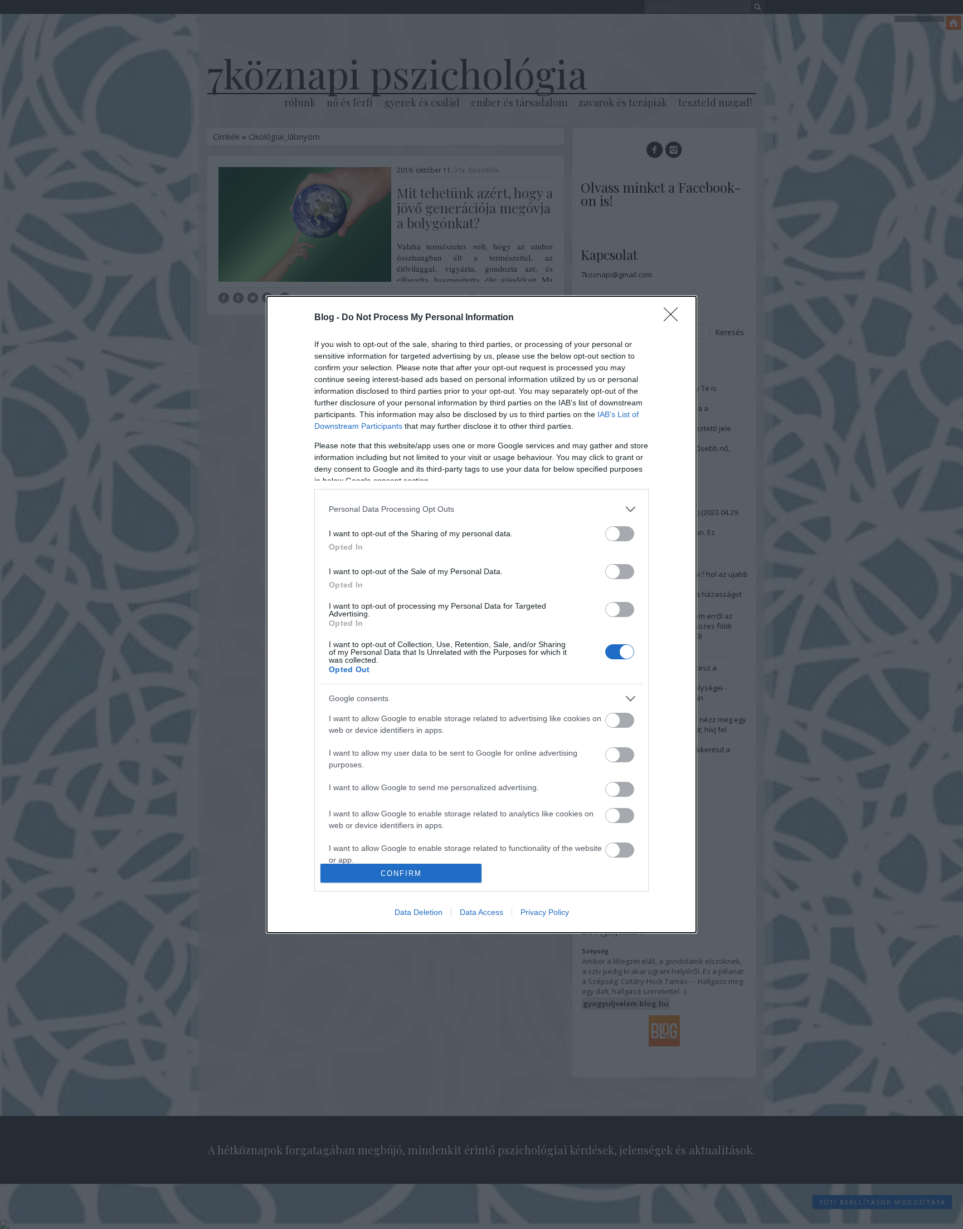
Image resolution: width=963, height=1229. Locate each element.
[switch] (619, 533)
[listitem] (481, 509)
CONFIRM (401, 873)
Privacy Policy (545, 912)
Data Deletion (418, 912)
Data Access (481, 912)
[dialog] (481, 614)
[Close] (674, 318)
